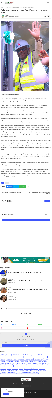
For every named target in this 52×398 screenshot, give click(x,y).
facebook (14, 324)
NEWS (6, 7)
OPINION (38, 365)
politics (10, 368)
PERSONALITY (4, 368)
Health (44, 361)
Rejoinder (44, 368)
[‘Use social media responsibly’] (3, 298)
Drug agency (38, 357)
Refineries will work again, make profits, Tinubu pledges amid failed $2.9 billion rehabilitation (27, 290)
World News (35, 372)
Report (9, 370)
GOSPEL (39, 361)
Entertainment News (39, 359)
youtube (40, 328)
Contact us (26, 392)
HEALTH (2, 363)
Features (3, 361)
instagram (14, 328)
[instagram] (28, 386)
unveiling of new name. (26, 372)
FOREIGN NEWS (32, 361)
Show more (47, 201)
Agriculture (8, 354)
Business (34, 354)
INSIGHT (19, 363)
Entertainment (21, 359)
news (49, 363)
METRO (44, 363)
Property (32, 368)
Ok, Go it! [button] (6, 394)
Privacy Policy (33, 392)
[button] (47, 2)
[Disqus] (26, 240)
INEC (14, 363)
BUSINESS (40, 354)
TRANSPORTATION (11, 372)
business (29, 354)
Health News (8, 363)
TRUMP (18, 372)
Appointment (23, 354)
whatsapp (40, 324)
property (26, 368)
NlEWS (11, 365)
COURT (21, 357)
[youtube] (26, 386)
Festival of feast (9, 361)
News (2, 365)
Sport (31, 370)
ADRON (2, 354)
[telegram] (30, 386)
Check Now (10, 391)
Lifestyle (29, 363)
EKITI (15, 359)
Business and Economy (5, 357)
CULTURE (32, 357)
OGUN (15, 365)
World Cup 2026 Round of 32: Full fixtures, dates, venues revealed (24, 272)
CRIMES (26, 357)
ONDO (28, 365)
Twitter (17, 186)
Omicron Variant (22, 365)
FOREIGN (17, 361)
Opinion (33, 365)
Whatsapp (23, 186)
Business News (15, 357)
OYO (49, 365)
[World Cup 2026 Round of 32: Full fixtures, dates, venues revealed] (3, 273)
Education (3, 359)
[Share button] (28, 186)
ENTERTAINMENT (29, 359)
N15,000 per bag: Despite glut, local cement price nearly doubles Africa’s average (28, 281)
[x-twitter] (24, 386)
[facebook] (22, 386)
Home (2, 7)
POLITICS (21, 368)
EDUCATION (9, 359)
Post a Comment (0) (26, 220)
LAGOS (23, 363)
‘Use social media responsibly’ (15, 297)
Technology (3, 372)
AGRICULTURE (16, 354)
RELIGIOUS (3, 370)
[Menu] (2, 2)
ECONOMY (44, 357)
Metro (40, 363)
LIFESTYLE (34, 363)
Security (21, 370)
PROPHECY (37, 368)
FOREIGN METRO (24, 361)
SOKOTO (26, 370)
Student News (42, 370)
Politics (15, 368)
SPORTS (35, 370)
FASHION (46, 359)
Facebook (10, 186)
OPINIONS (44, 365)
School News (14, 370)
